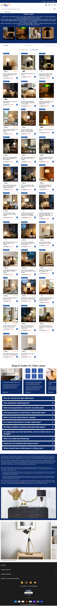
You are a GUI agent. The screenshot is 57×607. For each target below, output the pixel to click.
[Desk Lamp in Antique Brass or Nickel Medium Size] (46, 259)
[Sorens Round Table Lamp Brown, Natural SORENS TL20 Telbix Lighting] (28, 231)
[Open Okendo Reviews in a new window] (28, 597)
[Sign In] (51, 5)
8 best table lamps (43, 23)
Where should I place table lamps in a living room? (23, 448)
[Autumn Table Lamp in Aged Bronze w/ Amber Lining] (10, 314)
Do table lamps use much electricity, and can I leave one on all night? (27, 433)
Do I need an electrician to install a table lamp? (22, 422)
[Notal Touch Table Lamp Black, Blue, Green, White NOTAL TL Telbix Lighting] (10, 146)
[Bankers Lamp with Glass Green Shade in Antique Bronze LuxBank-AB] (46, 90)
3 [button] (24, 361)
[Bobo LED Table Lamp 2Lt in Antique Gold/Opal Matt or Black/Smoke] (28, 314)
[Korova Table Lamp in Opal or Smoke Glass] (28, 342)
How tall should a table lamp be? (16, 403)
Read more (5, 392)
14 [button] (34, 361)
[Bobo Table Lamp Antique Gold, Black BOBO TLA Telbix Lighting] (10, 342)
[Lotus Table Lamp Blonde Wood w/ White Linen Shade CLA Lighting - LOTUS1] (46, 286)
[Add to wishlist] (18, 54)
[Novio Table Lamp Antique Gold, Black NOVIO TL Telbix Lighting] (10, 202)
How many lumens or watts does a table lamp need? (24, 413)
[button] (41, 361)
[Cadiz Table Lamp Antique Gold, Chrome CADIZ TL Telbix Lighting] (10, 118)
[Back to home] (7, 5)
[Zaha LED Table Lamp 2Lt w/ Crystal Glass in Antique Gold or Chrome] (46, 314)
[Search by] (54, 9)
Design (43, 1)
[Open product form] (17, 78)
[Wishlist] (49, 5)
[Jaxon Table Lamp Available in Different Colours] (10, 286)
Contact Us (52, 1)
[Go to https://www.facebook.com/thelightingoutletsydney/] (22, 583)
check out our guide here (20, 482)
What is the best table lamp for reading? (19, 417)
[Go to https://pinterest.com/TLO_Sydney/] (31, 583)
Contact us (34, 586)
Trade (47, 1)
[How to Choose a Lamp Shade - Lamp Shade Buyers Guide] (34, 374)
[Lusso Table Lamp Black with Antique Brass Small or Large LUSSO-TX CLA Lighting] (46, 62)
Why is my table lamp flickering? (16, 439)
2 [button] (21, 361)
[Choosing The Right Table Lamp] (11, 374)
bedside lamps (36, 20)
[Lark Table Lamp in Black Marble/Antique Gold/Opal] (46, 231)
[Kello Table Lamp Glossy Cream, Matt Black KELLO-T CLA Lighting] (10, 231)
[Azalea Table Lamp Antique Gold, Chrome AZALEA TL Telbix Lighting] (28, 259)
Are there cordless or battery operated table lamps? (24, 427)
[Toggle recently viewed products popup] (46, 5)
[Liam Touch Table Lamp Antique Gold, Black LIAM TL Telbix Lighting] (28, 146)
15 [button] (38, 361)
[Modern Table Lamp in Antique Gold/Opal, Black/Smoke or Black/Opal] (10, 62)
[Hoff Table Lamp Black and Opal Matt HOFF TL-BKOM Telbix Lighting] (46, 174)
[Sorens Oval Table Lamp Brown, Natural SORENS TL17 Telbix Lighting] (46, 146)
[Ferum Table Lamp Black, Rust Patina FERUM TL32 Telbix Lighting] (10, 259)
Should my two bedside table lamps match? (20, 443)
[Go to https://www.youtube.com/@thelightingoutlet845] (35, 583)
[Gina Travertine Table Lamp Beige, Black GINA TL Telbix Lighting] (28, 174)
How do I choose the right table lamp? (18, 398)
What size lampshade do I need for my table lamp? (23, 408)
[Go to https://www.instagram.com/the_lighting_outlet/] (26, 583)
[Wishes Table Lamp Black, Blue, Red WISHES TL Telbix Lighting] (28, 286)
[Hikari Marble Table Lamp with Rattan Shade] (10, 90)
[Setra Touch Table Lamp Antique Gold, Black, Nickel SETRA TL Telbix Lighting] (28, 118)
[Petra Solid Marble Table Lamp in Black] (28, 62)
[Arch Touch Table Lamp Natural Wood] (46, 118)
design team (40, 482)
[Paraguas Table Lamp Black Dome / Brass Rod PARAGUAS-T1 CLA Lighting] (28, 90)
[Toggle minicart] (54, 5)
